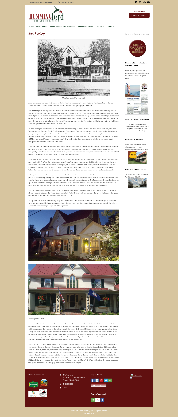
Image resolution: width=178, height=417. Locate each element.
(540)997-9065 (68, 384)
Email (65, 388)
